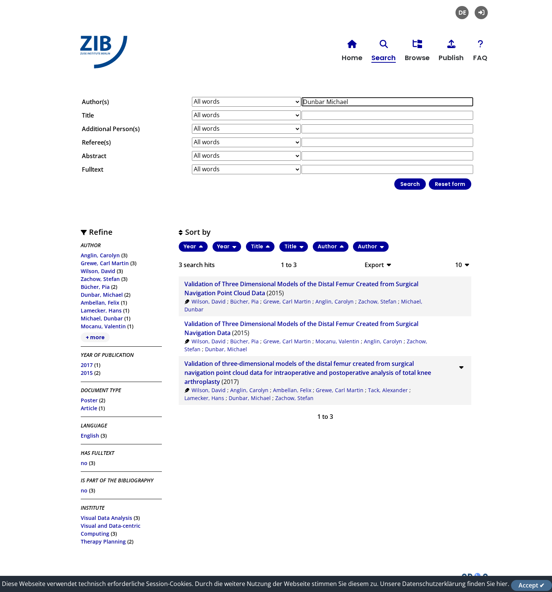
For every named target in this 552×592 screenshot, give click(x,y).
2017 (87, 364)
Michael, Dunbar (102, 318)
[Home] (101, 55)
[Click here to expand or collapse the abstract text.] (461, 367)
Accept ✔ (531, 585)
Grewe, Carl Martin (105, 263)
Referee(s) (96, 142)
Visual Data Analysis (106, 517)
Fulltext (92, 169)
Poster (89, 400)
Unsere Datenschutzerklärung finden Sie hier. (444, 584)
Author (328, 246)
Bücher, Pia (95, 286)
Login (481, 12)
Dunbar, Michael (102, 294)
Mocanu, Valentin (103, 326)
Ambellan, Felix (100, 302)
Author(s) (95, 102)
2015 (87, 372)
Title (88, 115)
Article (89, 408)
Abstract (94, 156)
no (84, 463)
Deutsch (462, 12)
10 (458, 265)
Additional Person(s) (111, 129)
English (90, 435)
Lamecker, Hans (101, 310)
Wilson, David (98, 271)
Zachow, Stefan (100, 278)
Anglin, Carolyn (100, 255)
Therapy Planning (103, 541)
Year (190, 246)
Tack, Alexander (388, 390)
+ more (95, 337)
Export (374, 265)
